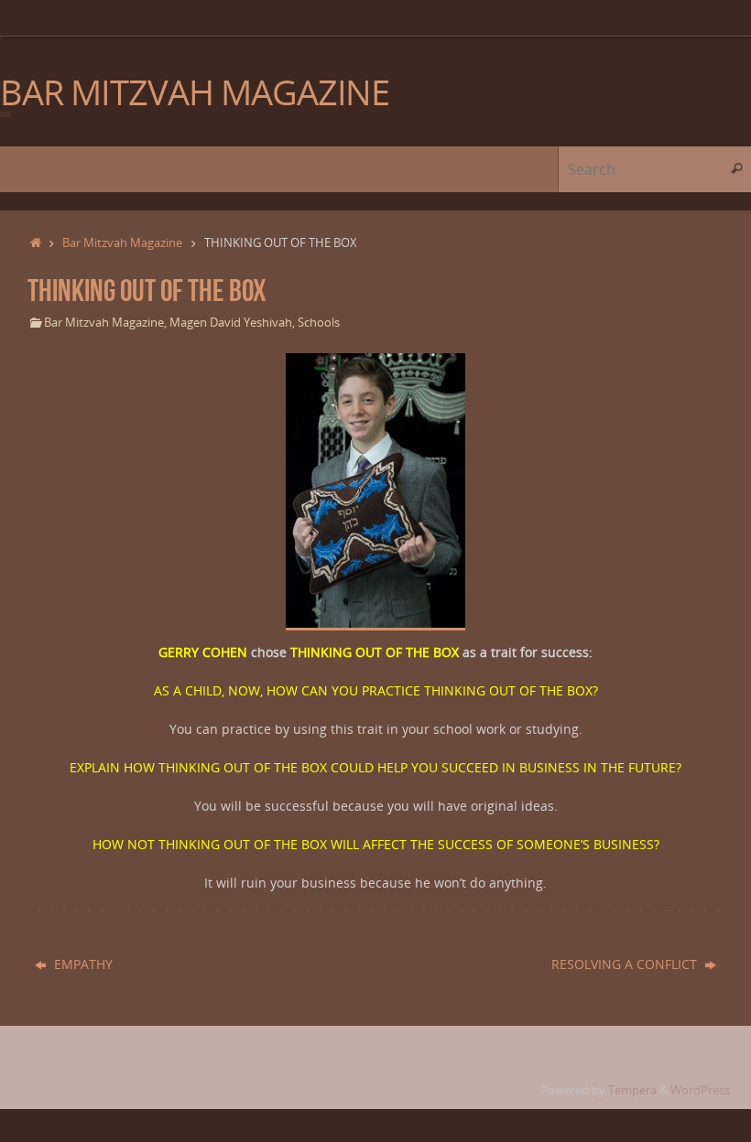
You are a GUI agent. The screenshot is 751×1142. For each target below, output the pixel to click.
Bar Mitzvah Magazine (122, 243)
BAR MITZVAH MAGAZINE (194, 92)
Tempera (632, 1090)
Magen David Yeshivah (230, 322)
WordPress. (701, 1090)
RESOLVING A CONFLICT (626, 964)
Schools (319, 322)
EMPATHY (83, 964)
